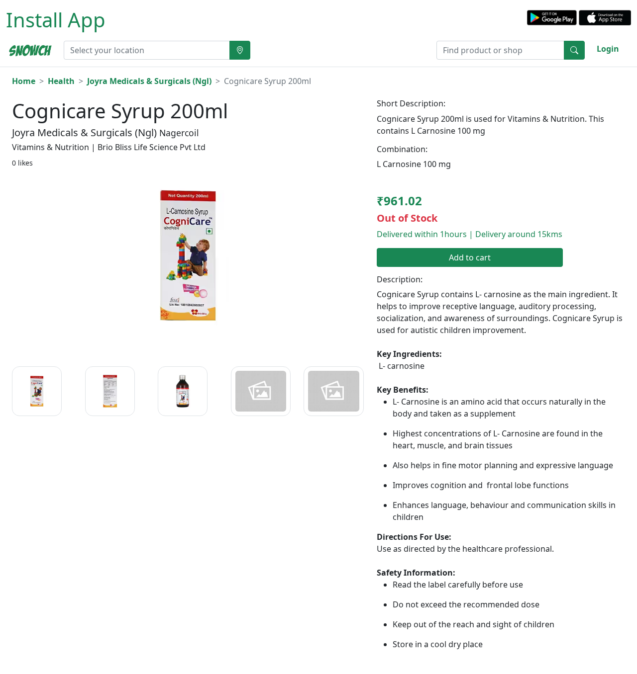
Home (23, 81)
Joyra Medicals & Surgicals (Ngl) (149, 81)
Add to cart (470, 257)
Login (608, 48)
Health (61, 81)
